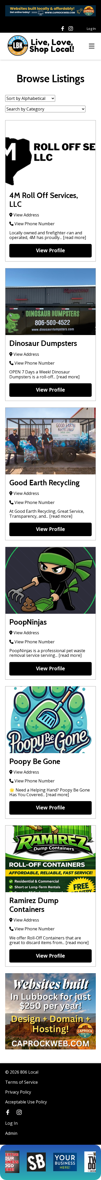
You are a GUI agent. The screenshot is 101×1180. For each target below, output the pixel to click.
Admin (11, 1133)
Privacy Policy (18, 1092)
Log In (91, 28)
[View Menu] (92, 46)
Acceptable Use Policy (26, 1102)
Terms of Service (21, 1082)
